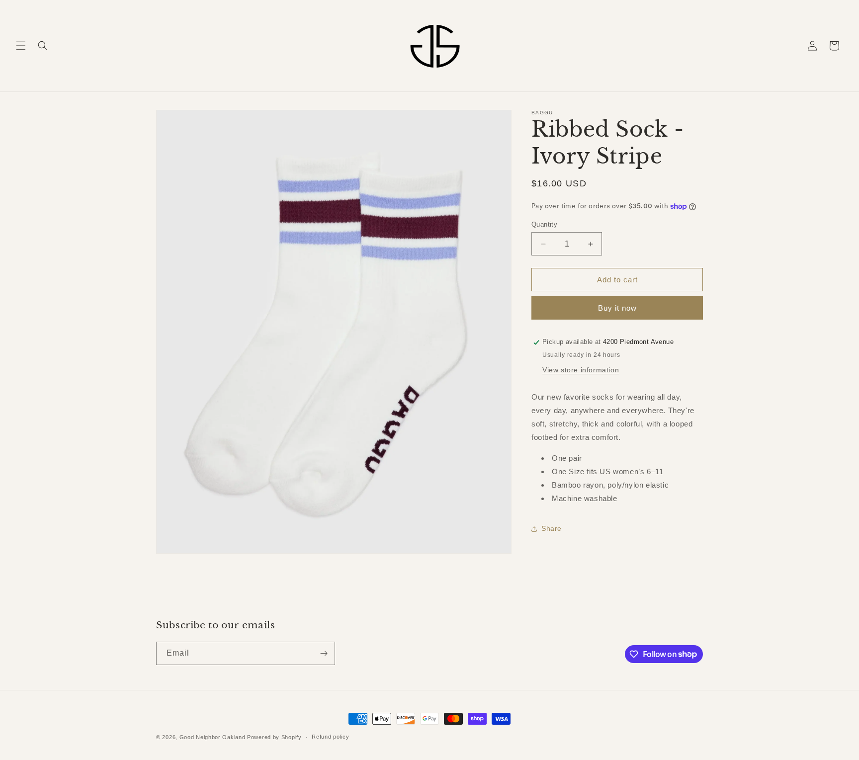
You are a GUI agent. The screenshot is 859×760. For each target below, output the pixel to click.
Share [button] (551, 528)
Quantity (544, 224)
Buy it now (617, 308)
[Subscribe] (324, 653)
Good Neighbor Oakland (212, 737)
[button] (21, 46)
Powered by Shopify (274, 737)
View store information (580, 370)
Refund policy (330, 737)
